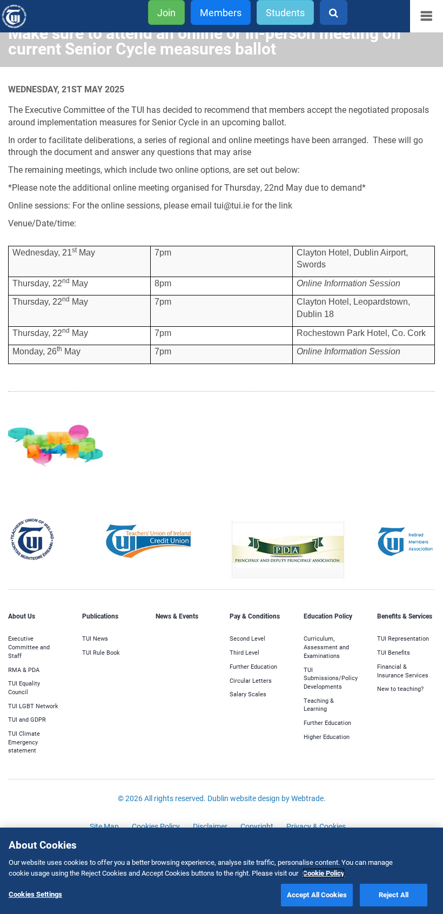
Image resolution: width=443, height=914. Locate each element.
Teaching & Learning (319, 704)
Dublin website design (243, 798)
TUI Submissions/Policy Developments (331, 678)
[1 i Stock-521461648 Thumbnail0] (55, 451)
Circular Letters (251, 680)
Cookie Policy (324, 873)
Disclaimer (210, 826)
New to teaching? (400, 688)
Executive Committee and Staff (29, 646)
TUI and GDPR (27, 719)
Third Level (244, 652)
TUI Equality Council (24, 687)
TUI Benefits (393, 652)
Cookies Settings (35, 894)
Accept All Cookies (317, 894)
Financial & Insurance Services (402, 670)
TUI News (95, 638)
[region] (221, 871)
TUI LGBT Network (33, 706)
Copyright (256, 826)
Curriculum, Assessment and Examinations (326, 646)
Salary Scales (248, 694)
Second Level (247, 638)
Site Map (104, 826)
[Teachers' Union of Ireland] (30, 17)
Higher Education (327, 736)
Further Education (253, 666)
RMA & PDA (23, 670)
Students (285, 12)
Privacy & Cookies (316, 826)
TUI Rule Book (101, 652)
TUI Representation (403, 638)
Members (220, 12)
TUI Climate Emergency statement (24, 741)
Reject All (393, 894)
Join (166, 12)
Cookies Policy (156, 826)
